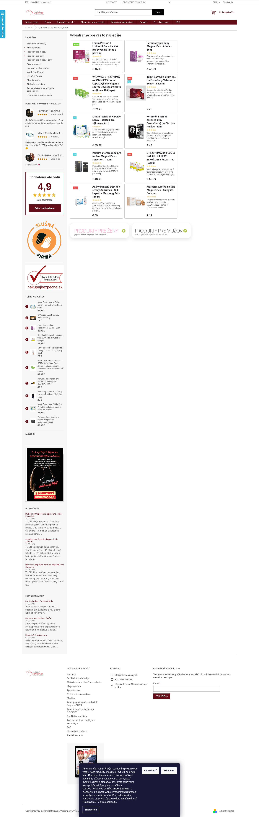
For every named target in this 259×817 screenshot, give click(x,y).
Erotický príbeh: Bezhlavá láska (39, 601)
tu (115, 802)
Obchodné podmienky (135, 2)
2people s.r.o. (73, 690)
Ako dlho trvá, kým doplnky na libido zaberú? (41, 540)
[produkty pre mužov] (161, 230)
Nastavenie (91, 810)
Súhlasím (169, 770)
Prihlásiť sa (162, 696)
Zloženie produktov (36, 84)
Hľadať (158, 12)
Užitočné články (34, 76)
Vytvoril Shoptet (226, 811)
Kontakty (111, 2)
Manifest (71, 698)
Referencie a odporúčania (39, 95)
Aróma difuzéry (34, 64)
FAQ (69, 727)
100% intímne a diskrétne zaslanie (84, 682)
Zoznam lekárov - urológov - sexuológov (40, 89)
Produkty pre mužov (36, 52)
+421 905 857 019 (123, 679)
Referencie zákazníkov (78, 694)
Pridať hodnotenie (45, 208)
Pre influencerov (75, 735)
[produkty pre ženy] (99, 230)
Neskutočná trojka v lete (36, 635)
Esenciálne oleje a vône (38, 68)
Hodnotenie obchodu (77, 731)
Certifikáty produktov (77, 716)
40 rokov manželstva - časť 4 (38, 618)
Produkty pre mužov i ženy (39, 60)
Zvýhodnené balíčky (36, 43)
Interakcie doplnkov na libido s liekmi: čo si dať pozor (44, 566)
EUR (215, 2)
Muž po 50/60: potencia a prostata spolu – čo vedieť (44, 515)
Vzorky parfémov (35, 72)
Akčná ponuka (34, 47)
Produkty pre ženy (35, 56)
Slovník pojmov (34, 80)
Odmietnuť (150, 770)
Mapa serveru (74, 686)
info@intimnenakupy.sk (126, 675)
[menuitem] (32, 22)
